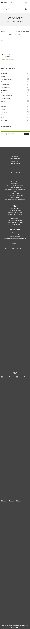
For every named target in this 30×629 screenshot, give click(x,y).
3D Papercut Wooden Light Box (8, 55)
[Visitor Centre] (8, 2)
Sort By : (10, 34)
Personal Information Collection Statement (15, 238)
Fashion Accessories (6, 95)
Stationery (4, 115)
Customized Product (6, 87)
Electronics (4, 93)
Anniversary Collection (7, 79)
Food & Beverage (5, 98)
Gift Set (3, 101)
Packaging (4, 112)
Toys (2, 117)
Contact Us (15, 233)
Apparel (3, 76)
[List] (4, 31)
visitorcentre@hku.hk (15, 173)
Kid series (3, 106)
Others (3, 109)
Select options (2, 52)
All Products (4, 73)
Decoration (4, 90)
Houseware (4, 104)
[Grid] (1, 31)
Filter (26, 134)
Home (7, 21)
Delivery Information (15, 235)
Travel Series (4, 120)
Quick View (5, 52)
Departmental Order (15, 236)
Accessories (4, 82)
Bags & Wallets (5, 84)
